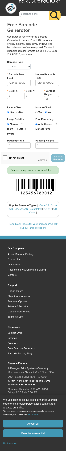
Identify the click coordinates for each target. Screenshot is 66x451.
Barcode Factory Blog (20, 353)
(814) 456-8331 (19, 380)
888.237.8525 (27, 384)
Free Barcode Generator (21, 348)
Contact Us (14, 259)
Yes (12, 112)
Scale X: (12, 91)
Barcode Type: (15, 62)
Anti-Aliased (45, 124)
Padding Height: (44, 140)
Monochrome (42, 129)
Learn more (33, 414)
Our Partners (15, 264)
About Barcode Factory (21, 254)
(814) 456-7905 (41, 380)
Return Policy (15, 291)
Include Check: (43, 107)
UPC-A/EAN (22, 209)
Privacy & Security (18, 306)
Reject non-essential (33, 433)
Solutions (13, 343)
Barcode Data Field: (16, 76)
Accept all (33, 423)
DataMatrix (36, 209)
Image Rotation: (16, 119)
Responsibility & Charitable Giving (27, 269)
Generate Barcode (58, 158)
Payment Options (17, 301)
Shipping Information (19, 296)
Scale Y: (29, 91)
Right (10, 129)
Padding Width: (16, 140)
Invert (10, 133)
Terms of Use (15, 316)
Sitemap (12, 338)
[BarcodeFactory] (10, 8)
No (21, 112)
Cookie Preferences (19, 311)
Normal (14, 124)
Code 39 (44, 205)
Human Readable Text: (45, 76)
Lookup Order (15, 333)
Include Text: (14, 107)
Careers (12, 275)
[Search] (55, 15)
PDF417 (47, 209)
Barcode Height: (49, 93)
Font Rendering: (44, 119)
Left (20, 129)
